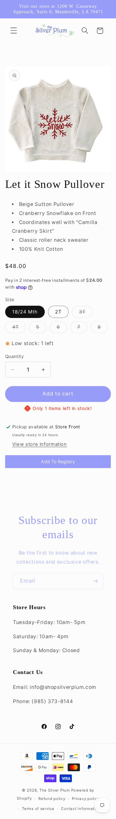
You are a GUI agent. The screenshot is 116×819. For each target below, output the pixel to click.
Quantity (14, 356)
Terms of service (38, 808)
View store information (39, 444)
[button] (13, 30)
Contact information (81, 808)
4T (19, 328)
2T (58, 312)
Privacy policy (85, 798)
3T (85, 313)
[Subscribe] (95, 581)
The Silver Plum (54, 790)
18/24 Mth (25, 312)
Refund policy (51, 798)
